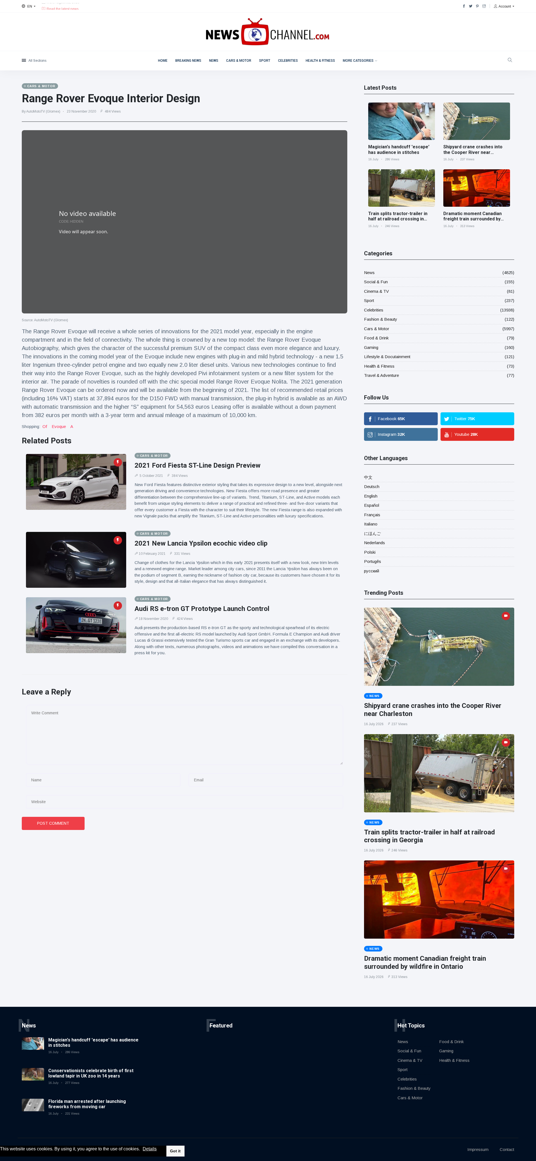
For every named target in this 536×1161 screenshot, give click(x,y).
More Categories (358, 61)
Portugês (372, 561)
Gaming (371, 347)
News (213, 61)
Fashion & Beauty (380, 319)
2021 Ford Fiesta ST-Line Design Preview (197, 465)
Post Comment (53, 823)
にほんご (372, 533)
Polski (369, 552)
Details (150, 1148)
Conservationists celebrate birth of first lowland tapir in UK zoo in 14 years (90, 1073)
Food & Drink (376, 338)
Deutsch (371, 486)
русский (371, 570)
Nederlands (374, 542)
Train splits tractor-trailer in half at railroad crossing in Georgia (397, 219)
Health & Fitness (320, 61)
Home (163, 61)
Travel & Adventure (381, 375)
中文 (368, 477)
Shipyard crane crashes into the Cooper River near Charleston (472, 152)
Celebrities (288, 61)
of (44, 426)
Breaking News (188, 61)
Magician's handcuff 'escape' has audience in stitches (398, 149)
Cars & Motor (238, 61)
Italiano (370, 524)
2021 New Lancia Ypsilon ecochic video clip (201, 543)
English (370, 496)
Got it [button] (175, 1151)
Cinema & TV (376, 291)
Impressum (478, 1149)
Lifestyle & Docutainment (387, 356)
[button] (142, 1149)
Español (371, 505)
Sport (264, 61)
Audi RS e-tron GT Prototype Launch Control (202, 609)
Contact (507, 1149)
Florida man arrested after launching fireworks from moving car (87, 1104)
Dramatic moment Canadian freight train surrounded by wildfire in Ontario (472, 219)
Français (372, 514)
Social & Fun (376, 281)
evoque (59, 426)
